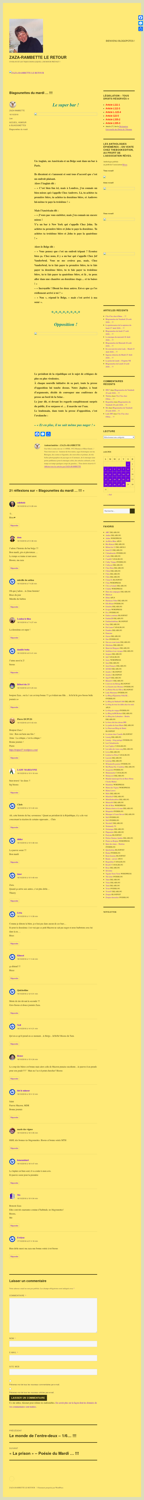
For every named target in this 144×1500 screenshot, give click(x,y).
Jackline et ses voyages (114, 651)
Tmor (108, 879)
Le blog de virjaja (112, 710)
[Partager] (140, 29)
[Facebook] (140, 17)
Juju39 (108, 677)
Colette (108, 588)
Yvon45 (109, 891)
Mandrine (109, 784)
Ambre (108, 535)
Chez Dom (110, 568)
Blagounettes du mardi (18, 129)
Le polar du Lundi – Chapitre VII (118, 360)
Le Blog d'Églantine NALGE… (117, 695)
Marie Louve (110, 790)
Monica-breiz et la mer (114, 808)
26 (115, 484)
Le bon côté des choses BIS (116, 722)
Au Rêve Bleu (111, 541)
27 (119, 484)
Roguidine (110, 402)
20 (119, 479)
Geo (107, 639)
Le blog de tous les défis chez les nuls (120, 704)
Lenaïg (108, 737)
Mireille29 (110, 796)
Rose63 (108, 864)
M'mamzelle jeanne (113, 764)
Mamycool (110, 775)
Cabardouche (111, 553)
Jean (107, 663)
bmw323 (109, 550)
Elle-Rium (109, 603)
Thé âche (109, 876)
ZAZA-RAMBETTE (17, 110)
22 (128, 479)
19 (115, 479)
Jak (107, 657)
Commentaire (17, 1295)
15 (128, 474)
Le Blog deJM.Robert (114, 713)
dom (19, 537)
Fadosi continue (112, 615)
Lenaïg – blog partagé (114, 740)
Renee (20, 1055)
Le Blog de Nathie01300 (115, 701)
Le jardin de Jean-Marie (115, 725)
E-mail (13, 1352)
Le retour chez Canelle (114, 734)
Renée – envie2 (111, 858)
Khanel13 (109, 680)
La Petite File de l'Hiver (114, 689)
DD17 (108, 390)
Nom (12, 1338)
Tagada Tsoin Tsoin (113, 873)
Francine (109, 633)
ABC (107, 532)
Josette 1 (109, 671)
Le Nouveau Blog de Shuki (116, 728)
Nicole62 (109, 823)
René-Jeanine (111, 856)
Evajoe (108, 609)
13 (119, 474)
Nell (19, 1025)
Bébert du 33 (23, 684)
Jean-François (111, 666)
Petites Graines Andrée (114, 838)
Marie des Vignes (112, 787)
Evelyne (21, 1237)
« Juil (110, 494)
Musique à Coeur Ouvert (115, 814)
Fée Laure (109, 627)
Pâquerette (110, 832)
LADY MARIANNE (27, 769)
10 (106, 474)
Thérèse (109, 396)
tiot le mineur (23, 1090)
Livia (19, 912)
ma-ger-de (109, 769)
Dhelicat (109, 594)
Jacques (109, 654)
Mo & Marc (110, 805)
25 (110, 484)
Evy (107, 612)
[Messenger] (140, 23)
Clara (108, 582)
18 (110, 479)
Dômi (108, 597)
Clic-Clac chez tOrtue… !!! (116, 316)
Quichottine (110, 850)
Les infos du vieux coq (114, 749)
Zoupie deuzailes (112, 897)
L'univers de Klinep (113, 683)
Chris (108, 574)
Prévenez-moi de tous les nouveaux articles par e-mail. (31, 1392)
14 (123, 474)
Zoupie (108, 894)
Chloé (108, 571)
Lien (11, 118)
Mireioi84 (109, 802)
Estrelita (109, 606)
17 (106, 479)
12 (115, 474)
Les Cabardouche (112, 743)
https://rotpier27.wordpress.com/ (23, 749)
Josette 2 (109, 674)
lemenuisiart (23, 1160)
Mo (18, 1194)
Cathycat (109, 565)
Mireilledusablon (112, 799)
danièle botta (23, 649)
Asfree (108, 538)
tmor (19, 874)
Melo (108, 793)
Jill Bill (108, 669)
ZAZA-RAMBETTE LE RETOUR (38, 57)
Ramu (108, 853)
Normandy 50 (111, 826)
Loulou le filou (24, 618)
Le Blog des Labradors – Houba (118, 716)
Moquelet (109, 811)
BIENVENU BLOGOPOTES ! (120, 40)
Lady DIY (109, 413)
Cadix (108, 556)
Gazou (108, 636)
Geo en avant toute (113, 642)
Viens (108, 882)
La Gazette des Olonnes (114, 686)
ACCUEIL (13, 122)
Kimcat (20, 955)
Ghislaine (109, 645)
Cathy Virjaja (111, 562)
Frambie (109, 630)
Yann (108, 885)
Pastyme (109, 835)
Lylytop (109, 761)
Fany (107, 624)
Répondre (14, 525)
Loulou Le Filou (112, 755)
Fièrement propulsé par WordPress (50, 1487)
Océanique (110, 829)
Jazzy (108, 660)
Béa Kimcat (110, 544)
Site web (14, 1366)
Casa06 (108, 559)
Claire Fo (109, 579)
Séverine (109, 870)
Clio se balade (111, 585)
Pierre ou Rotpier (112, 841)
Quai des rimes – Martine (115, 844)
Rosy (108, 867)
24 (106, 484)
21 (123, 479)
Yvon (108, 888)
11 (110, 474)
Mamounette (110, 772)
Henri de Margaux (112, 648)
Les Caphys (110, 746)
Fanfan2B (109, 618)
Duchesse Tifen (111, 600)
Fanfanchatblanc (112, 621)
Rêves (124, 164)
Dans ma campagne (113, 591)
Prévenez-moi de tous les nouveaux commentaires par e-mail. (34, 1384)
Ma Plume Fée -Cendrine (115, 766)
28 (123, 484)
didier (20, 839)
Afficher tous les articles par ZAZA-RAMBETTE (62, 466)
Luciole (109, 758)
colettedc (21, 502)
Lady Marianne (111, 692)
